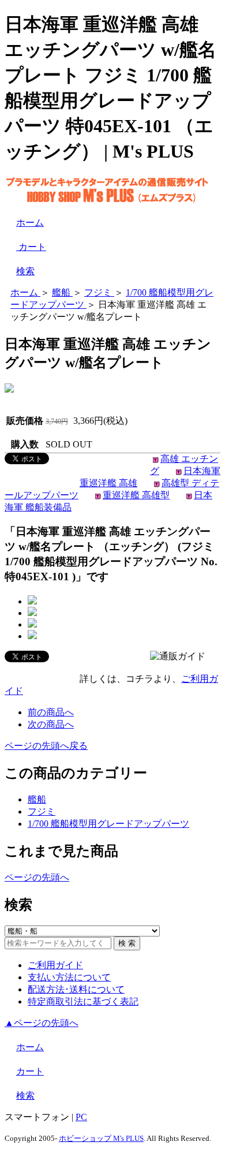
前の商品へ (51, 712)
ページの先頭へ (37, 877)
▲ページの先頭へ (41, 1023)
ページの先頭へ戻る (46, 746)
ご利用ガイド (55, 965)
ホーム (30, 222)
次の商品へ (51, 724)
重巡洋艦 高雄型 (136, 495)
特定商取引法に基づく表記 (83, 1001)
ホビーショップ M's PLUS (101, 1138)
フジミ (41, 811)
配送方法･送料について (76, 989)
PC (81, 1117)
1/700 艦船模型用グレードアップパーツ (108, 824)
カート (31, 247)
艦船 (37, 799)
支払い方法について (69, 977)
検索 (25, 271)
